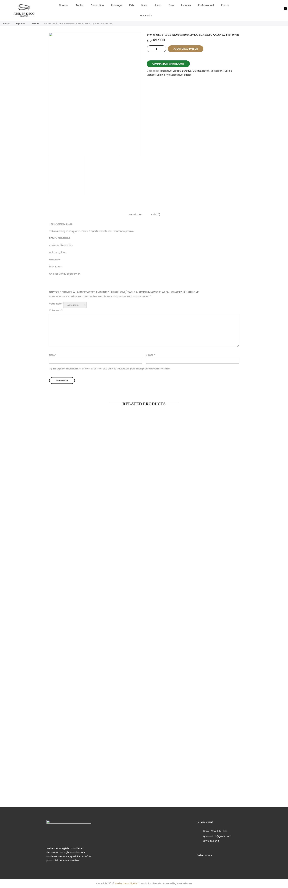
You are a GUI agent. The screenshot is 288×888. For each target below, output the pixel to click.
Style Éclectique (173, 74)
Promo (225, 5)
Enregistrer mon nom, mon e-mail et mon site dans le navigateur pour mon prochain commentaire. (111, 368)
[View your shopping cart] (282, 10)
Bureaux (187, 70)
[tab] (135, 214)
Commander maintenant (168, 63)
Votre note (56, 303)
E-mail (150, 355)
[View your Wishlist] (277, 10)
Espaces (186, 5)
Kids (131, 5)
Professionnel (206, 5)
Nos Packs (146, 15)
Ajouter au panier (186, 48)
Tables (79, 5)
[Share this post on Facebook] (180, 86)
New (171, 5)
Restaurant (217, 70)
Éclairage (116, 5)
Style (144, 5)
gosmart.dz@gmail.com (217, 836)
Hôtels (206, 70)
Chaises (63, 5)
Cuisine (35, 23)
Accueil (6, 23)
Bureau (177, 70)
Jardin (158, 5)
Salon (160, 74)
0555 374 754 (211, 841)
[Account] (272, 10)
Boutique (166, 70)
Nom (52, 355)
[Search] (267, 10)
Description (135, 214)
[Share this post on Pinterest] (197, 86)
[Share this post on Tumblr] (205, 86)
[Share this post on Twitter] (189, 86)
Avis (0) (155, 214)
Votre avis (55, 310)
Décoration (97, 5)
